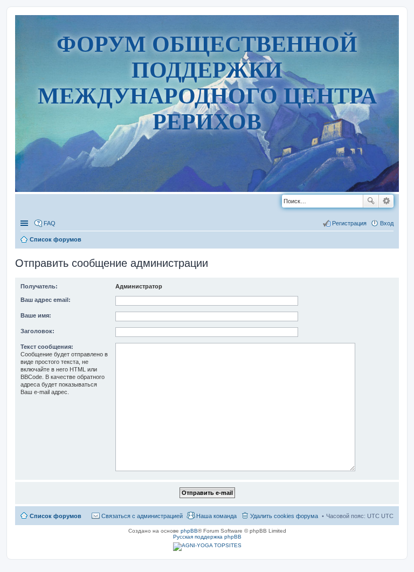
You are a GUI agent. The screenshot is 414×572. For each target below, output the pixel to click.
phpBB (189, 531)
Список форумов (55, 516)
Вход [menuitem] (387, 223)
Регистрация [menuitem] (349, 223)
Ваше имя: (35, 315)
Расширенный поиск (386, 201)
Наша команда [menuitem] (216, 516)
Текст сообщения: (46, 346)
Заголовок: (37, 331)
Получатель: (39, 286)
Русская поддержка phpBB (207, 537)
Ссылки (25, 223)
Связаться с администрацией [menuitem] (142, 516)
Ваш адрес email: (45, 300)
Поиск (371, 201)
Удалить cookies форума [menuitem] (284, 516)
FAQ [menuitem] (50, 223)
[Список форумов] (207, 210)
